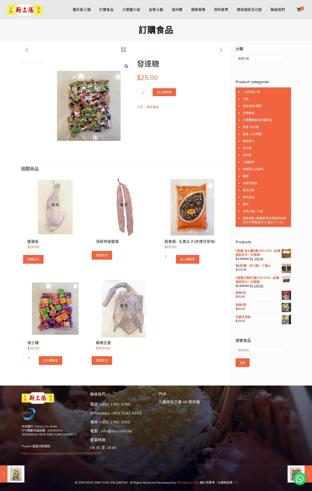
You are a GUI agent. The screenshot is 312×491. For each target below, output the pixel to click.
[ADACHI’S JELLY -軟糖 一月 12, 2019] (12, 473)
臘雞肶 (33, 241)
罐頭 (246, 176)
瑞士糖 (33, 342)
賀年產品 (153, 107)
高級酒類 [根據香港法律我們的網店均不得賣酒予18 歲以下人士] (264, 220)
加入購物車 (164, 92)
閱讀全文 (33, 259)
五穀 (246, 99)
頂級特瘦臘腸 (107, 241)
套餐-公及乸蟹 (252, 134)
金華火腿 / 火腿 (253, 211)
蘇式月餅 (248, 190)
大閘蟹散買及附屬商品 (257, 120)
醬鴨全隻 (103, 342)
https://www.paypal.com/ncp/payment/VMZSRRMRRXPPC (62, 453)
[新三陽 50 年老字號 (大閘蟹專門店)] (24, 9)
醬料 (246, 204)
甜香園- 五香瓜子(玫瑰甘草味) (190, 241)
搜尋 (242, 362)
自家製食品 (250, 183)
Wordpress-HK (187, 482)
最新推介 (248, 141)
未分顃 (247, 148)
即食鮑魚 (248, 113)
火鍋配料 (248, 162)
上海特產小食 (251, 92)
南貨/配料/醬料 (252, 106)
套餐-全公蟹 (251, 127)
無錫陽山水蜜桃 (253, 169)
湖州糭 (247, 155)
